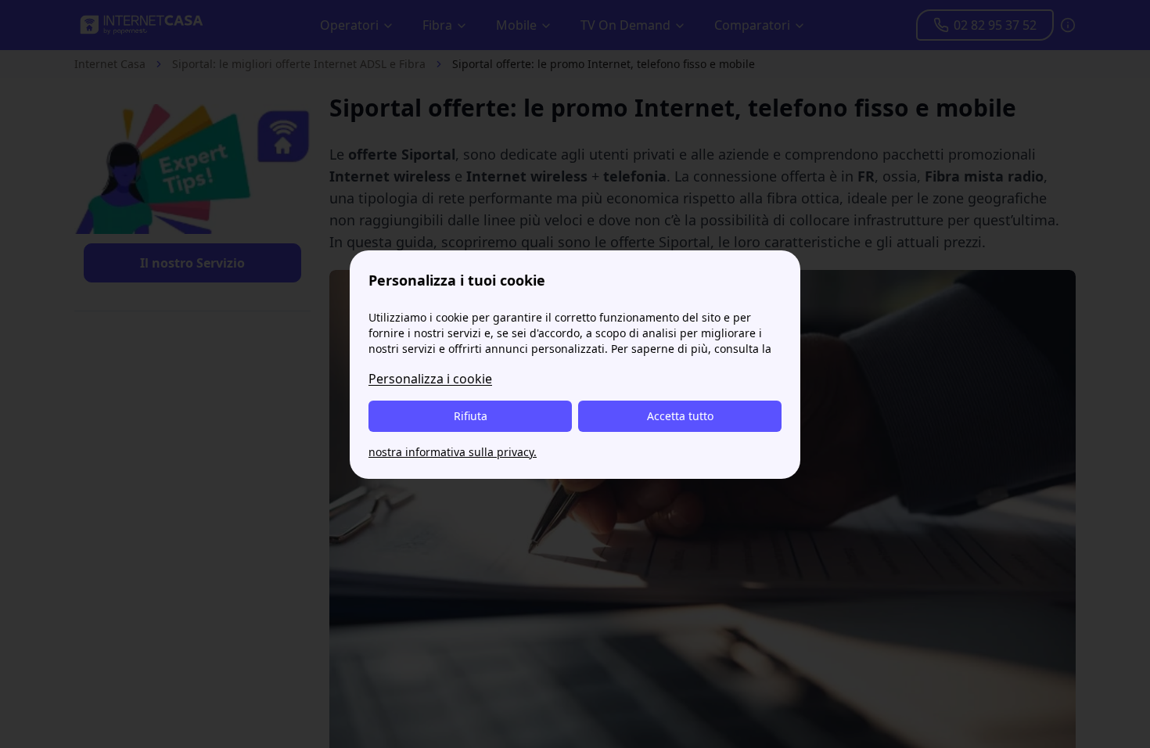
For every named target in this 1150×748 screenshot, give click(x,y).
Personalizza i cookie (430, 379)
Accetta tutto (680, 415)
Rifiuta (470, 415)
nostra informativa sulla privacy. (452, 451)
